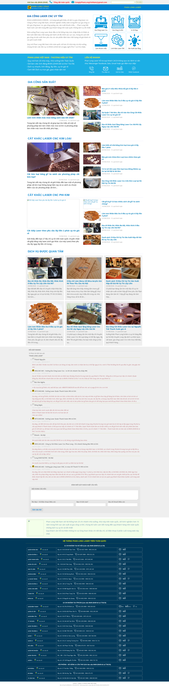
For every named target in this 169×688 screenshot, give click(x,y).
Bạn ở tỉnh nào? (82, 502)
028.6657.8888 (83, 650)
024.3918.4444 (84, 588)
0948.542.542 (90, 631)
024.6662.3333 (80, 564)
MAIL (122, 606)
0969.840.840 (93, 588)
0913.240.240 (94, 611)
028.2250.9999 (80, 626)
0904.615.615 (92, 598)
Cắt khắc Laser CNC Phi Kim (48, 195)
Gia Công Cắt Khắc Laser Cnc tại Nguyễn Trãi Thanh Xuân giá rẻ (123, 327)
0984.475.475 (89, 673)
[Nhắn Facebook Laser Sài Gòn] (134, 70)
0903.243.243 (92, 549)
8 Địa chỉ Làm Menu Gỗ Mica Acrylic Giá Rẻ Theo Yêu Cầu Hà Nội (84, 282)
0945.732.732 (94, 660)
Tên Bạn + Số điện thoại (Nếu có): (44, 502)
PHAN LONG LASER (132, 7)
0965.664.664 (91, 606)
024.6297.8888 (81, 554)
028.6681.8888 (87, 641)
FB (136, 606)
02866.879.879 (81, 645)
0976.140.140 (90, 569)
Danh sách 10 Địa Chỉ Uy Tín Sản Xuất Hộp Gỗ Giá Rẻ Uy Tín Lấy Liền (122, 282)
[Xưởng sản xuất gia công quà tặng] (134, 47)
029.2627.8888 (84, 678)
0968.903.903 (93, 678)
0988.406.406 (91, 621)
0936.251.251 (90, 554)
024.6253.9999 (83, 593)
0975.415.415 (87, 616)
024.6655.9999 (83, 598)
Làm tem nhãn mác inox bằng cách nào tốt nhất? (50, 117)
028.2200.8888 (82, 621)
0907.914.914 (90, 645)
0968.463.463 (92, 593)
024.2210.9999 (80, 579)
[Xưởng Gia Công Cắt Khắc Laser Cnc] (101, 29)
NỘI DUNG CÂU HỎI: (39, 489)
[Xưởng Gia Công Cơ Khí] (118, 29)
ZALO (129, 606)
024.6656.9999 (80, 584)
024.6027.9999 (83, 549)
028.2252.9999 (84, 655)
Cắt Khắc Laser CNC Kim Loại (49, 138)
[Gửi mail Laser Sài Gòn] (106, 70)
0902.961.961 (89, 564)
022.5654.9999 (81, 668)
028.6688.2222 (81, 631)
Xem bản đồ (45, 549)
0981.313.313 (93, 655)
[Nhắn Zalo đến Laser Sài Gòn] (120, 70)
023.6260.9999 (80, 673)
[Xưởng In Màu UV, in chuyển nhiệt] (134, 29)
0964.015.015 (91, 574)
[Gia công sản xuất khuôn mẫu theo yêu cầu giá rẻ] (101, 47)
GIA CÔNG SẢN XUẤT (42, 82)
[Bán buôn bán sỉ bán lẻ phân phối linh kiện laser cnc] (118, 47)
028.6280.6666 (78, 616)
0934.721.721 (96, 641)
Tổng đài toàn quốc (61, 2)
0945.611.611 (90, 668)
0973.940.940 (89, 559)
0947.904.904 (92, 636)
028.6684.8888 (85, 611)
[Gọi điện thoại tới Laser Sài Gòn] (91, 70)
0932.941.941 (92, 650)
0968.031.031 (89, 579)
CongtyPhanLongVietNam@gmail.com (91, 2)
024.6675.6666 (80, 559)
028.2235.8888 (82, 606)
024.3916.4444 (82, 574)
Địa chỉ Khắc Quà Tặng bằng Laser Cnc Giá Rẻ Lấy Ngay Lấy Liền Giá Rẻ (83, 327)
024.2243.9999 (81, 569)
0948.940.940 (89, 626)
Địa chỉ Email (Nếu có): (116, 502)
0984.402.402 (89, 584)
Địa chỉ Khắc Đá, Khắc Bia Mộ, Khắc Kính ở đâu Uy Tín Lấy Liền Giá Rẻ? (45, 282)
